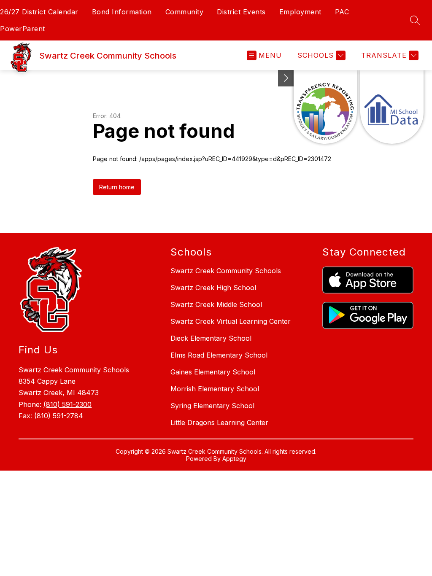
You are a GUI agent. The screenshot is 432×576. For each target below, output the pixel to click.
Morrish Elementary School (214, 389)
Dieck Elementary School (210, 338)
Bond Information (122, 12)
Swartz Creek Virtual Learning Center (230, 321)
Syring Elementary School (212, 405)
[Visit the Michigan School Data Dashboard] (392, 107)
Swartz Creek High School (213, 287)
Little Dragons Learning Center (219, 422)
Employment (300, 12)
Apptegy (234, 458)
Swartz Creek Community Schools (225, 270)
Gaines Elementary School (212, 372)
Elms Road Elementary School (218, 355)
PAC (342, 12)
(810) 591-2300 (67, 404)
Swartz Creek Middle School (216, 304)
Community (184, 12)
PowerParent (22, 28)
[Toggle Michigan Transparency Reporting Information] (286, 78)
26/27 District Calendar (39, 12)
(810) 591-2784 (58, 416)
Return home (117, 187)
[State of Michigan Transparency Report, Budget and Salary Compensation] (325, 107)
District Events (241, 12)
